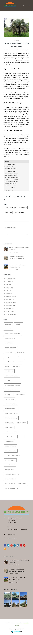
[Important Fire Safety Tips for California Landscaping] (6, 249)
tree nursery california (10, 460)
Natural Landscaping (11, 296)
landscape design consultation (12, 375)
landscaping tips (8, 394)
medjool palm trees (20, 394)
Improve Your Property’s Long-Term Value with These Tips (18, 266)
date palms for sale (20, 352)
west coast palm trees (10, 483)
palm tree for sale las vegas (11, 408)
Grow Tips (16, 40)
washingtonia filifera (9, 469)
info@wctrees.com (12, 538)
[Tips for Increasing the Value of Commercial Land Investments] (6, 258)
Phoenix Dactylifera (11, 302)
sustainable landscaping (10, 446)
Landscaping (9, 293)
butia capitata (18, 324)
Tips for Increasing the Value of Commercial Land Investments (16, 257)
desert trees (8, 212)
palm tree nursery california (11, 432)
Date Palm (8, 284)
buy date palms (8, 328)
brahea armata (8, 324)
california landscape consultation (12, 333)
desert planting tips (10, 207)
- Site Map (16, 625)
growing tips (21, 361)
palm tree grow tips (9, 422)
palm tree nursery (9, 427)
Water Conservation (11, 314)
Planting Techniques (11, 305)
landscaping (7, 380)
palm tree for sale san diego (11, 418)
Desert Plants (9, 287)
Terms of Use (19, 623)
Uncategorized (9, 308)
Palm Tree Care (10, 299)
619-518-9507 (11, 534)
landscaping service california (11, 389)
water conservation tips (10, 478)
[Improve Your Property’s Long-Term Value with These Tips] (6, 267)
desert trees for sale (9, 361)
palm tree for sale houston (11, 403)
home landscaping (17, 366)
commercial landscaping (10, 347)
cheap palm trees (9, 342)
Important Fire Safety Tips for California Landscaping (19, 248)
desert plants (23, 207)
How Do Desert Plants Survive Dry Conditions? (16, 45)
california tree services (10, 338)
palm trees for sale (9, 441)
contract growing (9, 352)
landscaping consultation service (12, 385)
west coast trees (19, 212)
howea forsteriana (9, 371)
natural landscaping (9, 399)
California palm (9, 281)
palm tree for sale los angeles (11, 413)
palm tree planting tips (10, 436)
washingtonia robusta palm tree (12, 474)
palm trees (21, 436)
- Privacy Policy (25, 623)
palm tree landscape (21, 422)
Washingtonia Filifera (11, 311)
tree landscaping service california (12, 455)
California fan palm (10, 278)
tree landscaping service (10, 450)
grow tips (7, 366)
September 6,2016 (24, 50)
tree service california (10, 464)
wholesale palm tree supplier (11, 488)
